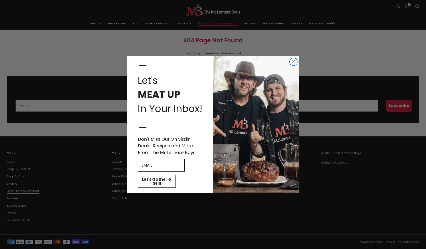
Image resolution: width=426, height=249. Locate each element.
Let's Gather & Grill (157, 181)
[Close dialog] (293, 62)
